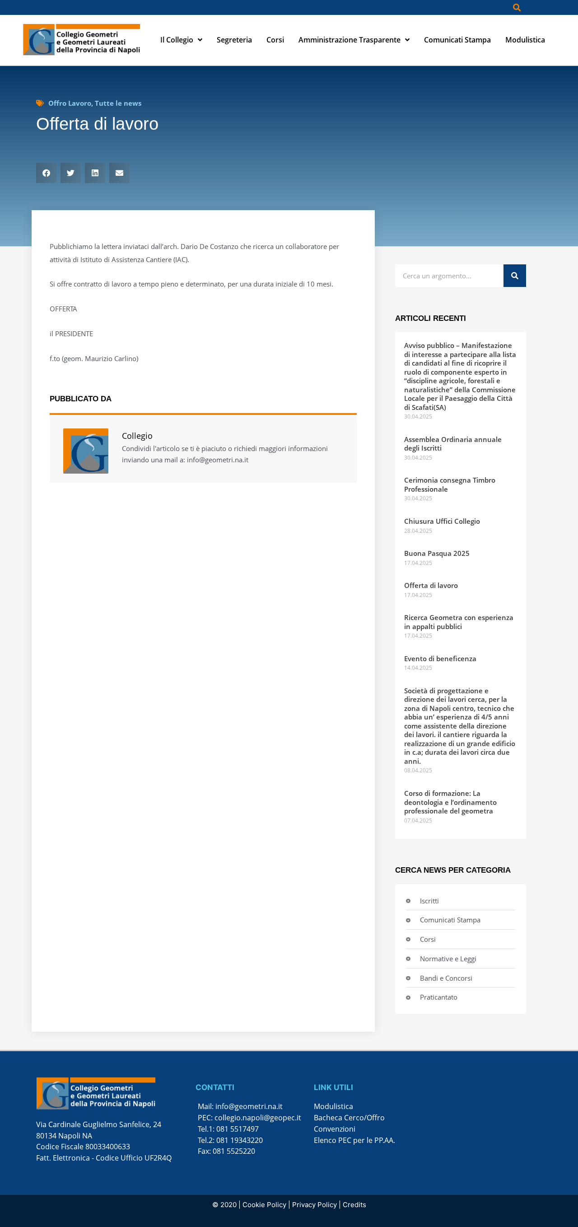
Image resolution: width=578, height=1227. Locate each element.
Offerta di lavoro (431, 585)
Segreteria (234, 40)
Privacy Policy (314, 1204)
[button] (516, 7)
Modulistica (525, 40)
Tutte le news (118, 103)
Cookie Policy (264, 1204)
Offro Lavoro (69, 103)
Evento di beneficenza (440, 658)
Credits (354, 1204)
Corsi (275, 40)
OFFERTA (63, 308)
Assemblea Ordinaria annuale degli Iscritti (453, 444)
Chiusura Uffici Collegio (442, 521)
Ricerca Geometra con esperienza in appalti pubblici (458, 622)
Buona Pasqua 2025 (437, 553)
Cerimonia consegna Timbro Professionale (449, 484)
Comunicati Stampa (457, 40)
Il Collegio (176, 40)
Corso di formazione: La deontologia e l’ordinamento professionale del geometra (450, 802)
